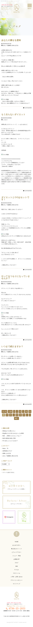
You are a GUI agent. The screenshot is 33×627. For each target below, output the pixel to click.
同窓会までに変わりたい (9, 431)
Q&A (16, 566)
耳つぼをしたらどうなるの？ (10, 440)
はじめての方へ (16, 545)
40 (20, 415)
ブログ (16, 562)
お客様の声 (16, 559)
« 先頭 (10, 411)
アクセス (16, 569)
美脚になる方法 (7, 453)
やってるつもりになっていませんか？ (15, 277)
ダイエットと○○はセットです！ (15, 198)
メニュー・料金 (16, 555)
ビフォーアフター (16, 552)
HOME (16, 541)
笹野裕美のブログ (7, 451)
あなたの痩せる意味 (11, 40)
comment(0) (28, 107)
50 (24, 415)
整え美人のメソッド (16, 548)
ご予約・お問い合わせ (16, 576)
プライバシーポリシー (16, 580)
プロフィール (16, 573)
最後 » (16, 418)
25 (7, 415)
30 (17, 415)
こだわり (5, 119)
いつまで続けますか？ (12, 346)
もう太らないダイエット (13, 114)
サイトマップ (16, 583)
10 (20, 411)
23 (30, 411)
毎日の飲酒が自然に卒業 (9, 438)
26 (10, 415)
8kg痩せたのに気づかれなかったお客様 (13, 433)
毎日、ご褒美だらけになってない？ (12, 435)
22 (26, 411)
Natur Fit (5, 448)
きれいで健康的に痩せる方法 (10, 45)
